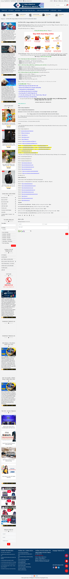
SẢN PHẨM (17, 10)
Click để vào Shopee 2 (42, 145)
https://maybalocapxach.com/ (27, 169)
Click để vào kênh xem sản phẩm (30, 152)
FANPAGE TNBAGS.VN (8, 321)
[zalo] (59, 567)
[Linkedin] (27, 215)
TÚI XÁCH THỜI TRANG (6, 210)
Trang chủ (3, 18)
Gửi (67, 233)
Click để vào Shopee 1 (28, 145)
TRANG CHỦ (4, 10)
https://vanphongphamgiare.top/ (27, 183)
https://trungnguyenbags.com (27, 162)
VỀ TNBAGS (10, 10)
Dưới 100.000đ (5, 232)
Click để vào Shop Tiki (26, 150)
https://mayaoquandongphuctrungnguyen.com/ (30, 194)
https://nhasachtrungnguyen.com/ (27, 187)
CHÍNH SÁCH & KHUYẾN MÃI (7, 265)
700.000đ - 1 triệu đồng (6, 239)
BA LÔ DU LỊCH (4, 197)
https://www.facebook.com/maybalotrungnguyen (30, 173)
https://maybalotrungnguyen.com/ (27, 164)
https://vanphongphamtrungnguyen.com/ (29, 185)
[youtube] (56, 567)
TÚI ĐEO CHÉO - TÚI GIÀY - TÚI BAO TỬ (7, 215)
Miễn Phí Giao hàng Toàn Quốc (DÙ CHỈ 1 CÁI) (28, 85)
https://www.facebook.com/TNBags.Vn (29, 141)
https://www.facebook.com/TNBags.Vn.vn (29, 143)
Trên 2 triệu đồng (5, 243)
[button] (55, 1)
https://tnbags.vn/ (25, 135)
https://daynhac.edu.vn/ (26, 200)
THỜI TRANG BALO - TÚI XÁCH (7, 263)
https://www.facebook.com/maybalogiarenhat (30, 171)
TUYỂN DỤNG (4, 267)
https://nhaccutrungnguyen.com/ (27, 198)
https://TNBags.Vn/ (25, 139)
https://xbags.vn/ (24, 196)
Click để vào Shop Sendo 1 (28, 149)
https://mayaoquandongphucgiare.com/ (28, 189)
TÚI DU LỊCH (4, 208)
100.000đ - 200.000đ (6, 234)
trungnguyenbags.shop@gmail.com (27, 130)
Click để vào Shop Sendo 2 (44, 149)
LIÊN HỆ (59, 10)
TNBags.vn (32, 28)
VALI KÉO (3, 212)
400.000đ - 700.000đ (6, 237)
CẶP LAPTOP (4, 203)
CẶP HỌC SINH (4, 206)
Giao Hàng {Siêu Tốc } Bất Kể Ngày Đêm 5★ (28, 93)
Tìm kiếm (13, 245)
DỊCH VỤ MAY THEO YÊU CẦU (7, 261)
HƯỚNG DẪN (4, 257)
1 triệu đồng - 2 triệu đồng (7, 241)
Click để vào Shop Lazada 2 (44, 147)
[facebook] (54, 567)
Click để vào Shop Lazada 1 (28, 147)
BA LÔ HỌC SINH (4, 201)
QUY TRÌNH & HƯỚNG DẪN (7, 259)
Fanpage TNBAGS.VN (58, 550)
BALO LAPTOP (4, 199)
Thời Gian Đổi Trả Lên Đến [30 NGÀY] (26, 89)
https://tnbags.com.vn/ (25, 137)
